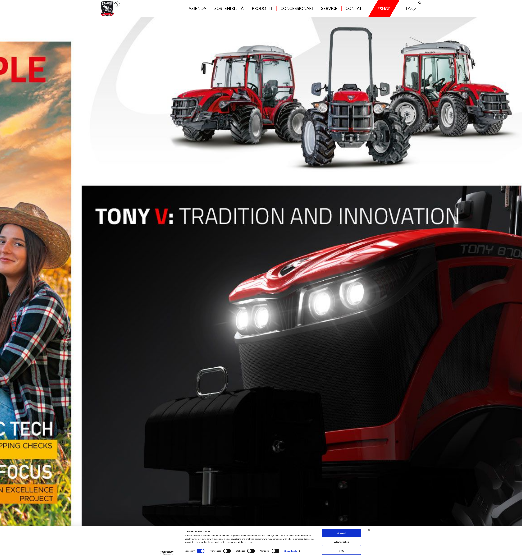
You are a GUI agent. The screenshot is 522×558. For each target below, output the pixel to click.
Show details (290, 551)
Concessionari (296, 8)
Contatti (356, 8)
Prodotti (262, 8)
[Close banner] (369, 530)
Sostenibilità (229, 8)
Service (329, 8)
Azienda (197, 8)
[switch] (227, 551)
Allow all (341, 533)
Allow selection (341, 542)
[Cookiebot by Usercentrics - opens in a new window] (166, 553)
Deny (341, 551)
